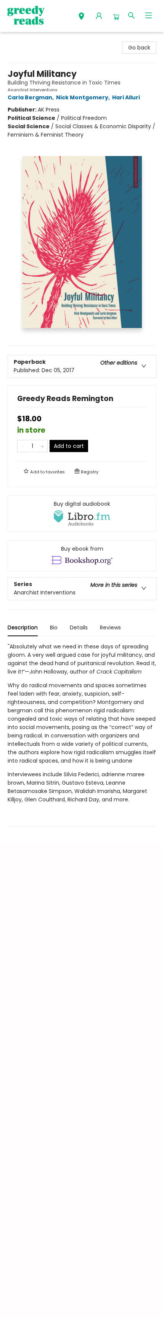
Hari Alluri (126, 97)
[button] (81, 17)
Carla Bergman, (31, 97)
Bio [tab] (54, 627)
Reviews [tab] (110, 627)
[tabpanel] (82, 734)
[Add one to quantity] (42, 446)
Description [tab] (23, 627)
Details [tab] (79, 627)
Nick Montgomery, (83, 97)
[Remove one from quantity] (22, 446)
